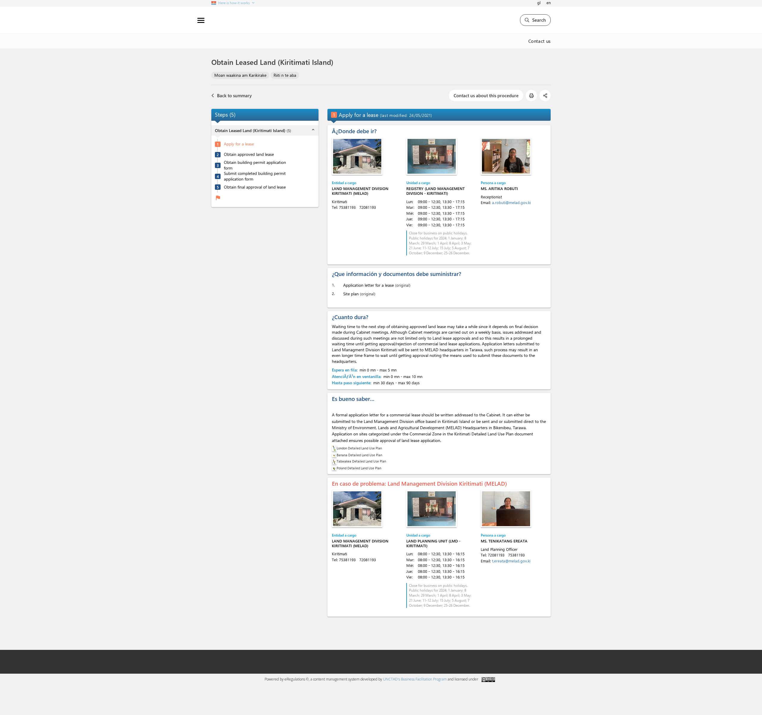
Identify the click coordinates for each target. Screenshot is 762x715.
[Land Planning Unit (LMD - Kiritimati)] (431, 508)
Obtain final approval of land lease (255, 187)
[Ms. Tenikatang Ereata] (506, 508)
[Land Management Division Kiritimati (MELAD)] (357, 156)
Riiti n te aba (285, 75)
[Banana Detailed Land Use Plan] (334, 455)
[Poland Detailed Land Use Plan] (334, 468)
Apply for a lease (239, 144)
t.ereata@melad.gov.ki (511, 560)
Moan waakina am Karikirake (240, 75)
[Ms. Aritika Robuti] (506, 156)
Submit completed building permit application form (255, 176)
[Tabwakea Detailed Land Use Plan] (334, 461)
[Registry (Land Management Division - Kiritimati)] (431, 156)
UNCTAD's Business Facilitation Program (415, 679)
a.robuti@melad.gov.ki (511, 202)
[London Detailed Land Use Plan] (334, 448)
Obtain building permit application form (255, 165)
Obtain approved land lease (249, 154)
